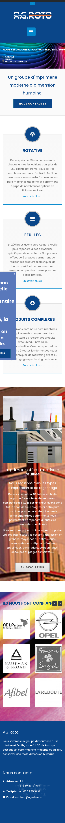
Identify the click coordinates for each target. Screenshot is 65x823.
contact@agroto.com (29, 797)
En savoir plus (31, 196)
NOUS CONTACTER (32, 103)
